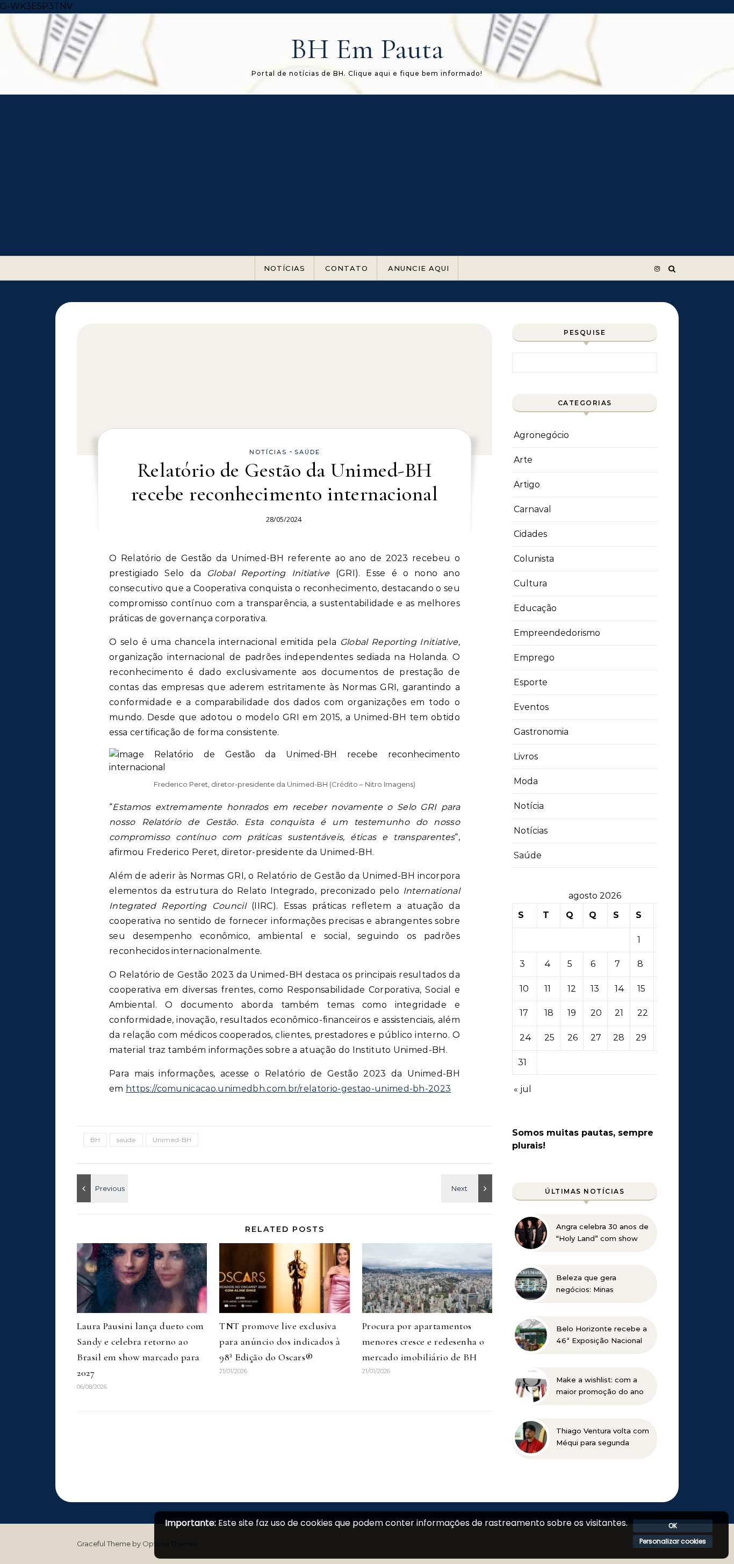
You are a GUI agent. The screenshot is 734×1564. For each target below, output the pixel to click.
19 (571, 1013)
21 (619, 1013)
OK (672, 1525)
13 (595, 989)
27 (596, 1037)
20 (596, 1013)
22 (642, 1013)
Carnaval (532, 509)
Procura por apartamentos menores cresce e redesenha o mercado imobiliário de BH (423, 1341)
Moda (526, 781)
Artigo (527, 484)
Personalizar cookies (672, 1541)
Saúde (307, 452)
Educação (535, 608)
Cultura (530, 583)
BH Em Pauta (367, 48)
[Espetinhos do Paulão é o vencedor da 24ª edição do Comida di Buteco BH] (468, 1188)
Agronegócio (541, 435)
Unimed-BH (172, 1140)
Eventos (531, 707)
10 (524, 989)
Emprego (534, 657)
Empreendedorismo (557, 633)
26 (572, 1037)
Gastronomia (541, 732)
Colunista (534, 559)
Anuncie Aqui (418, 268)
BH (95, 1140)
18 (548, 1013)
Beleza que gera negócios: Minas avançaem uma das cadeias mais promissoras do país (602, 1284)
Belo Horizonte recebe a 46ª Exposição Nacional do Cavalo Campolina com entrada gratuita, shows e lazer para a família (601, 1335)
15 (641, 989)
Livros (526, 756)
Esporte (531, 682)
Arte (523, 460)
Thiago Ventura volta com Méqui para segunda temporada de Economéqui (602, 1437)
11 (547, 989)
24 (525, 1037)
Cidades (530, 534)
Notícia (529, 806)
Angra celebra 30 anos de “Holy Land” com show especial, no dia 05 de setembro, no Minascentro (602, 1233)
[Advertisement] (367, 175)
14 (619, 989)
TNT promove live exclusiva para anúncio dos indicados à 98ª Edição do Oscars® (279, 1341)
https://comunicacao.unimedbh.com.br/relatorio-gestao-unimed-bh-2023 (288, 1089)
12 (571, 989)
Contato (346, 268)
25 (549, 1037)
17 (524, 1013)
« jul (522, 1089)
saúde (126, 1140)
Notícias (284, 268)
